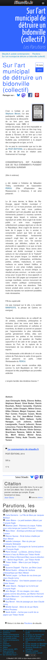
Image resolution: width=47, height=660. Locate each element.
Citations (6, 643)
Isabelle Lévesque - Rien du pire (19, 542)
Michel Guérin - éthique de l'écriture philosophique (19, 571)
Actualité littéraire (9, 631)
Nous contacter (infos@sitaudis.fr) (9, 652)
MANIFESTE (10, 307)
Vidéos (5, 647)
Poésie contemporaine (11, 634)
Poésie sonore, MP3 (10, 649)
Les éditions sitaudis (32, 638)
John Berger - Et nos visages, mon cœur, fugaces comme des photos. (23, 592)
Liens (5, 642)
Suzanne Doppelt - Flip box (23, 567)
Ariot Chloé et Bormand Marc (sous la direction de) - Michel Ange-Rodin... (23, 558)
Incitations (6, 632)
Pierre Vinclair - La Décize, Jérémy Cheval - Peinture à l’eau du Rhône (22, 553)
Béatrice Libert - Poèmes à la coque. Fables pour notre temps (22, 526)
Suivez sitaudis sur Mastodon (36, 643)
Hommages (7, 645)
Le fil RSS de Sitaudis (33, 636)
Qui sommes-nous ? (10, 654)
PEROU (8, 188)
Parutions (28, 623)
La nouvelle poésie (10, 638)
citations (40, 497)
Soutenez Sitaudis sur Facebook (33, 648)
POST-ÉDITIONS (15, 149)
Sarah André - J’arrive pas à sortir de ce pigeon (21, 613)
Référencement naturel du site (35, 641)
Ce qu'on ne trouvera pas (34, 634)
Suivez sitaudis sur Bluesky (35, 645)
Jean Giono (9, 497)
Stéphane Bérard (12, 113)
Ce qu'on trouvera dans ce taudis (35, 632)
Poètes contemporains (11, 640)
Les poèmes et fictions (11, 636)
